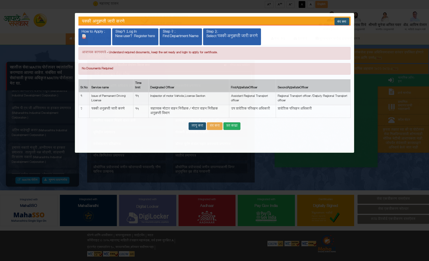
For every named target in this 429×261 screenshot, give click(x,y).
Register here (144, 36)
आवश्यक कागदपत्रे (94, 53)
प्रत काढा (232, 126)
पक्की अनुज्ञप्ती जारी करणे (103, 21)
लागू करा (197, 126)
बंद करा (341, 21)
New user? (135, 36)
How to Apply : (93, 33)
